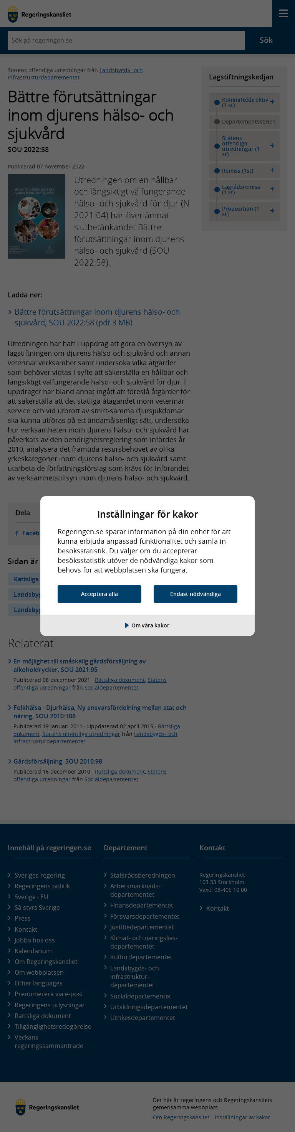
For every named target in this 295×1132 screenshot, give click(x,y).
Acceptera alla (99, 593)
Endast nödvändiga (195, 593)
